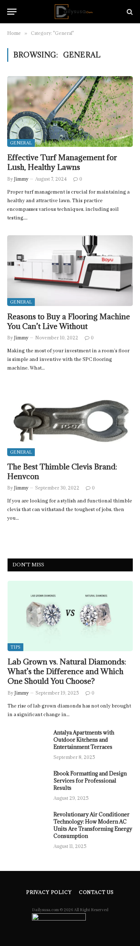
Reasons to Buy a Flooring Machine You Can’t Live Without (68, 321)
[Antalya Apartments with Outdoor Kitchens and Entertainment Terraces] (27, 742)
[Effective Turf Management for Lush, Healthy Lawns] (70, 111)
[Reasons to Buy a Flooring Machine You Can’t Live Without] (70, 270)
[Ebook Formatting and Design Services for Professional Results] (27, 783)
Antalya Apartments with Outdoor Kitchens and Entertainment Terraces (83, 739)
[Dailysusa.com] (73, 11)
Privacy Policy (49, 892)
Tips (15, 647)
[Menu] (12, 12)
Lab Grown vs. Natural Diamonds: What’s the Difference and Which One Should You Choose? (67, 671)
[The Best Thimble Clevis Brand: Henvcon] (70, 420)
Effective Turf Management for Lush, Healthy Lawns (62, 162)
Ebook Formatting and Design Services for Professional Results (90, 780)
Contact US (96, 892)
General (21, 142)
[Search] (129, 12)
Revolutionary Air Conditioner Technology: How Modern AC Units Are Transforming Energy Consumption (92, 825)
